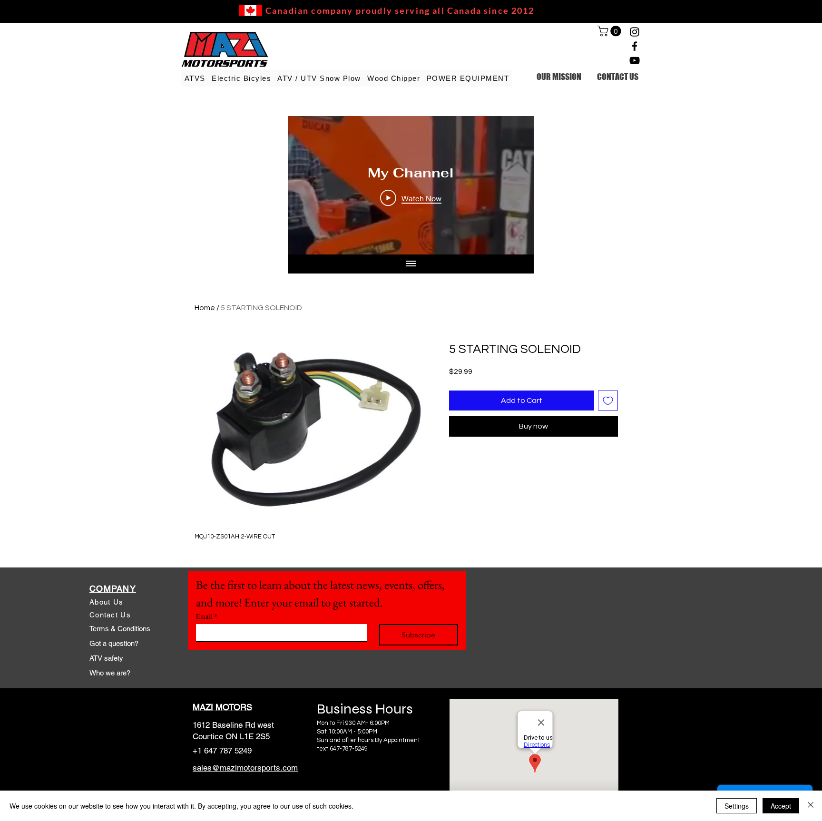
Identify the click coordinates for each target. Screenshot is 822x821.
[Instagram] (634, 32)
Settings (736, 806)
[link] (610, 31)
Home (205, 308)
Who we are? (109, 673)
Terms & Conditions (119, 629)
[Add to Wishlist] (608, 400)
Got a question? (113, 643)
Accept (781, 806)
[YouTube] (634, 60)
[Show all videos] (411, 264)
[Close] (810, 805)
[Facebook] (634, 46)
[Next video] (514, 185)
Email (206, 616)
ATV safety (106, 658)
